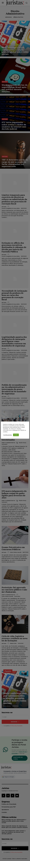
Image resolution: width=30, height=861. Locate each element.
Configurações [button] (7, 435)
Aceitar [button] (16, 435)
